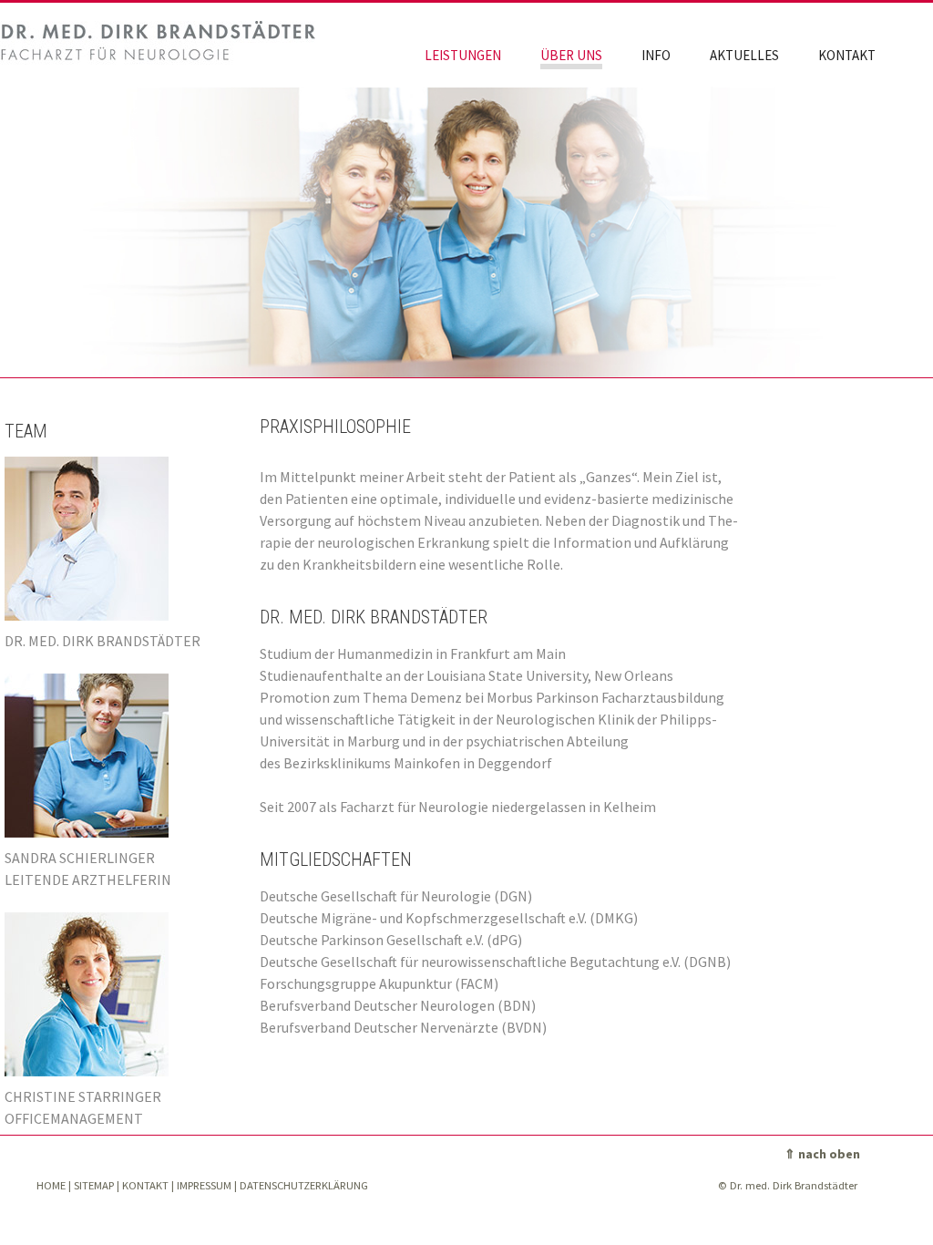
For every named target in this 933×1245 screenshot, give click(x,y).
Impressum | (207, 1185)
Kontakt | (148, 1185)
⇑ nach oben (822, 1154)
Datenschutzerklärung (304, 1185)
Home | (53, 1185)
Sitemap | (96, 1185)
